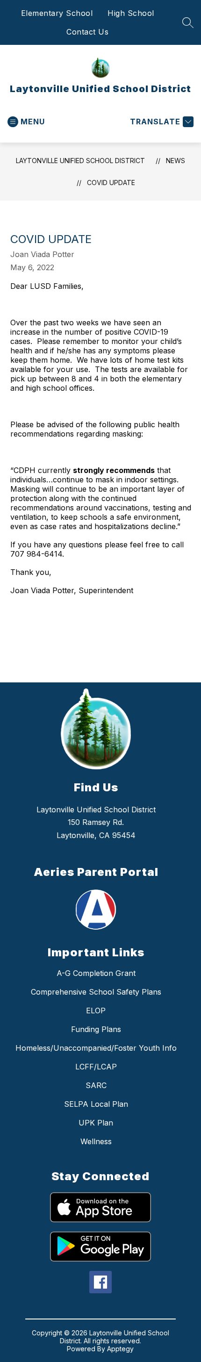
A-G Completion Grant (96, 973)
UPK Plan (96, 1122)
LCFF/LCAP (96, 1066)
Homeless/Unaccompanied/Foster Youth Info (96, 1048)
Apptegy (120, 1349)
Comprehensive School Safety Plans (96, 991)
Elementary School (57, 13)
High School (131, 13)
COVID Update (111, 182)
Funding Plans (96, 1029)
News (175, 161)
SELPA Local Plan (96, 1104)
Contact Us (87, 31)
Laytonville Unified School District (80, 161)
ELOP (96, 1010)
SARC (96, 1085)
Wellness (96, 1141)
